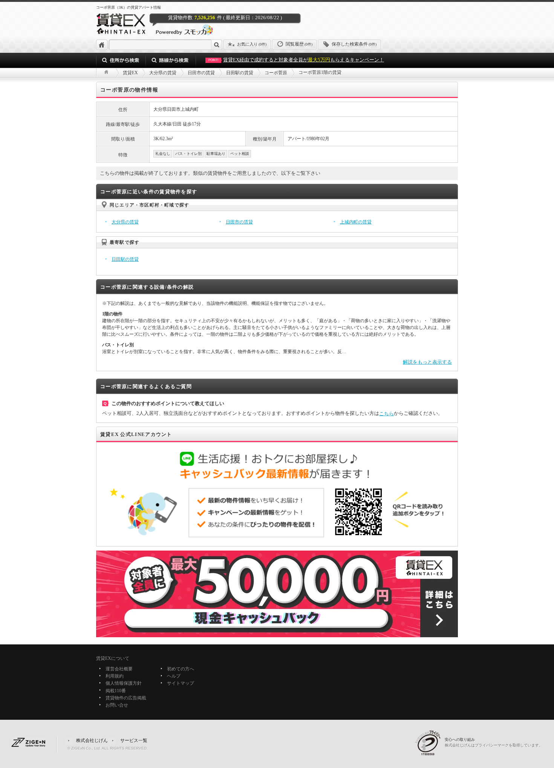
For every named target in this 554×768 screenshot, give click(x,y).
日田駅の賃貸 (125, 259)
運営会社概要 (119, 669)
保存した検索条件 (354, 44)
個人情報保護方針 (124, 683)
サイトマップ (180, 683)
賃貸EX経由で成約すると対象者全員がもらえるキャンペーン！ (296, 60)
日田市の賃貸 (239, 222)
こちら (386, 413)
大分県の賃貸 (125, 222)
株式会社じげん (92, 740)
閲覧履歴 (299, 44)
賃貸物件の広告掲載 (126, 698)
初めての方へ (180, 669)
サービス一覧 (133, 740)
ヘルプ (174, 676)
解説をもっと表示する (427, 362)
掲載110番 (116, 690)
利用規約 (115, 676)
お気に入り (251, 44)
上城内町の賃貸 (356, 222)
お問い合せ (117, 705)
